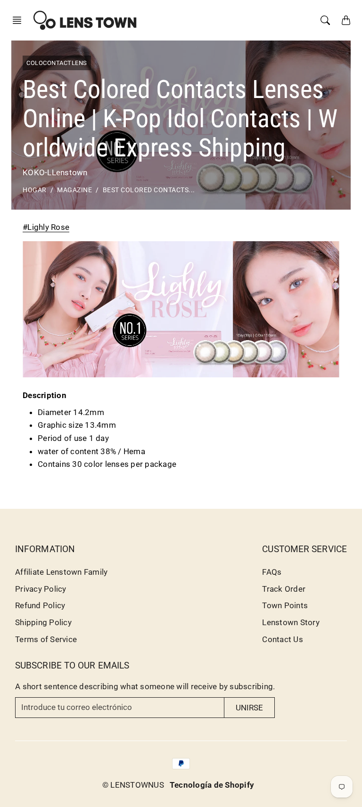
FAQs (271, 572)
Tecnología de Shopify (212, 785)
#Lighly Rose (46, 227)
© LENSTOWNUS (133, 785)
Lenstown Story (291, 622)
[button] (19, 20)
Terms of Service (46, 639)
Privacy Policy (40, 589)
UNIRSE (249, 707)
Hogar (35, 190)
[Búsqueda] (325, 20)
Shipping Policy (43, 622)
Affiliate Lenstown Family (61, 572)
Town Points (285, 605)
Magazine (74, 190)
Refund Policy (40, 605)
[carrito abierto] (346, 20)
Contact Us (282, 639)
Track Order (283, 589)
